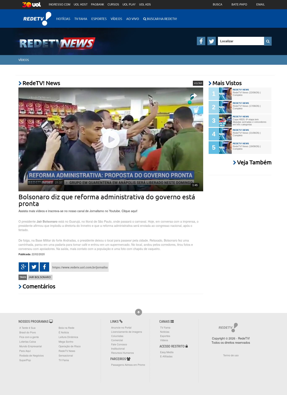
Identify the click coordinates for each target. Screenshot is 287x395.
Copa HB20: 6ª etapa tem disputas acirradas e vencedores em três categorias (249, 122)
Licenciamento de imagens (126, 331)
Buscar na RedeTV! (161, 19)
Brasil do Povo (27, 332)
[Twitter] (211, 41)
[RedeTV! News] (51, 40)
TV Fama (80, 19)
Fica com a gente (29, 337)
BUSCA (217, 4)
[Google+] (23, 267)
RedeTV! (37, 15)
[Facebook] (201, 41)
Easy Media (167, 352)
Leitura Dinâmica (68, 337)
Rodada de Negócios (31, 355)
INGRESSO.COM (59, 4)
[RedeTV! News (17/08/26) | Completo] (225, 107)
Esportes (99, 19)
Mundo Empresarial (30, 346)
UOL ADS (145, 4)
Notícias (63, 19)
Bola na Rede (66, 327)
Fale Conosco (119, 344)
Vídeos (116, 19)
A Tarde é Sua (27, 327)
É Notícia (64, 332)
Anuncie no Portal (121, 327)
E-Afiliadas (166, 356)
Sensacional (66, 355)
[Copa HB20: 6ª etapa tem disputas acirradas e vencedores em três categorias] (225, 120)
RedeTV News (67, 351)
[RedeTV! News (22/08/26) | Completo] (225, 93)
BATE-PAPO (239, 4)
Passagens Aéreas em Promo (128, 364)
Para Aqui (25, 351)
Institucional (118, 348)
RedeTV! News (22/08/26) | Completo (247, 93)
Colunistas (117, 336)
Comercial (117, 340)
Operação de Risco (70, 346)
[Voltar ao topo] (138, 312)
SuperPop (25, 360)
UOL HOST (81, 4)
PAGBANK (97, 4)
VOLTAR (198, 83)
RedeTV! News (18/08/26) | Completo (247, 147)
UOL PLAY (129, 4)
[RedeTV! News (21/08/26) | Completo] (225, 134)
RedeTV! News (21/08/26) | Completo (247, 134)
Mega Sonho (66, 341)
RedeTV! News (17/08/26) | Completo (247, 107)
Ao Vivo (132, 19)
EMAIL (260, 4)
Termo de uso (231, 355)
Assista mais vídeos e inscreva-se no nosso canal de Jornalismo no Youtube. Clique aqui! (77, 211)
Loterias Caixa (27, 341)
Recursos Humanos (122, 352)
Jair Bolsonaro (40, 277)
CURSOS (113, 4)
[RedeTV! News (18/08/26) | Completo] (225, 147)
